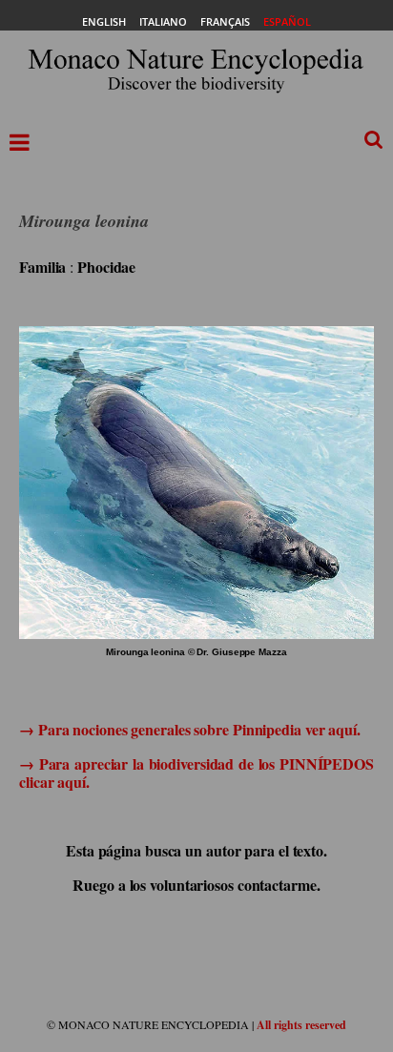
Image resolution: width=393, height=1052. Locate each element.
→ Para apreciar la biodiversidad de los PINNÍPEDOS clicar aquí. (196, 773)
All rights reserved (301, 1025)
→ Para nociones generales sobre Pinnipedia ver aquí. (190, 729)
